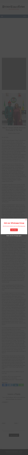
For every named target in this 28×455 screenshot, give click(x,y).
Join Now (14, 229)
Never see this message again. (14, 235)
